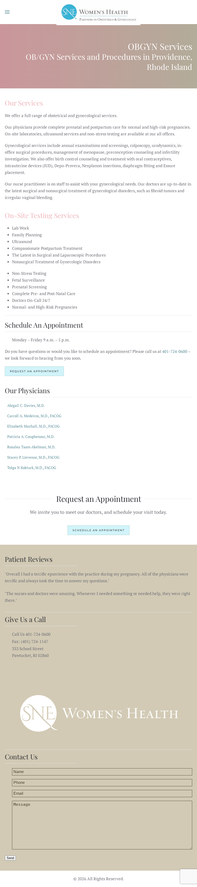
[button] (7, 12)
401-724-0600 (174, 351)
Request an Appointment (34, 371)
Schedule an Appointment (98, 530)
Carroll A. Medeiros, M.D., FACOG (34, 415)
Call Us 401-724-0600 (31, 634)
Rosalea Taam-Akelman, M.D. (31, 446)
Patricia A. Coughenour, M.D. (31, 436)
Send (10, 858)
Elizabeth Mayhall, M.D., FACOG (33, 426)
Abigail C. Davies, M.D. (26, 405)
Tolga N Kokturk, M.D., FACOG (31, 467)
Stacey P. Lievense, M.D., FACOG (33, 457)
